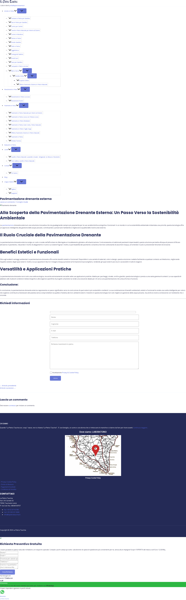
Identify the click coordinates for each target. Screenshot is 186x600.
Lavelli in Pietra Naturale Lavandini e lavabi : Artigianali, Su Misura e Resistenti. (35, 157)
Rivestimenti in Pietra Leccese (20, 97)
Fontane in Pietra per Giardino (20, 18)
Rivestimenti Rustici (17, 101)
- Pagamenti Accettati (7, 487)
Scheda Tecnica (16, 141)
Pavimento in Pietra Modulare (20, 121)
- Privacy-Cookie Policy (8, 482)
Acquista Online (24, 80)
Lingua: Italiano (9, 182)
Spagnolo (14, 193)
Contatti (6, 166)
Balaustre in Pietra (10, 145)
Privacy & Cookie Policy (70, 373)
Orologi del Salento (17, 54)
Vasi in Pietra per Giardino (19, 22)
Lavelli (6, 149)
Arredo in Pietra (9, 11)
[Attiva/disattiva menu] (21, 10)
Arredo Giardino (16, 42)
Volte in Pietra (15, 46)
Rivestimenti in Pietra (11, 89)
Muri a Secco (15, 71)
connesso (12, 405)
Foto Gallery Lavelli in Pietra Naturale (22, 161)
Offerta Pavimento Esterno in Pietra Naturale (33, 84)
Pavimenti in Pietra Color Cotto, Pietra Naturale (26, 125)
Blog (5, 177)
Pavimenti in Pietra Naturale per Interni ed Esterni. (26, 113)
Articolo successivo (8, 388)
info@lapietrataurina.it (17, 5)
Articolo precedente (8, 386)
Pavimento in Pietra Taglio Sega (21, 129)
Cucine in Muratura (17, 34)
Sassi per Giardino (16, 62)
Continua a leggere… (140, 428)
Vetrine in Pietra (16, 38)
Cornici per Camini (16, 26)
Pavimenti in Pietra (10, 105)
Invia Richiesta (7, 572)
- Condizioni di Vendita (8, 489)
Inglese (13, 189)
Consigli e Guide (22, 202)
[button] (15, 11)
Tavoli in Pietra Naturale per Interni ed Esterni (25, 30)
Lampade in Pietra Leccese (19, 66)
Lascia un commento (7, 202)
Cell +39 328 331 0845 (11, 512)
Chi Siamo (14, 173)
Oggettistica (15, 50)
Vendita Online (19, 76)
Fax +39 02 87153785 (11, 510)
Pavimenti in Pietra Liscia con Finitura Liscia (24, 117)
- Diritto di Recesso (7, 484)
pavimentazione (8, 225)
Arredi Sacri (14, 58)
